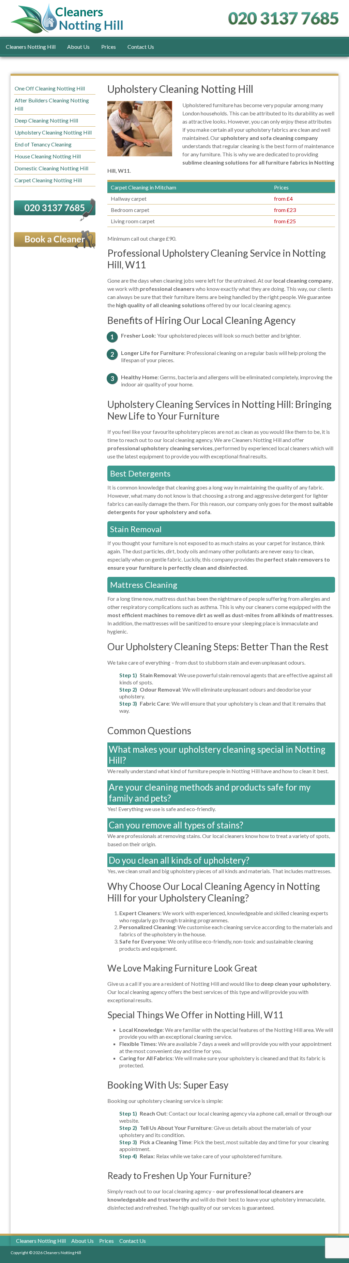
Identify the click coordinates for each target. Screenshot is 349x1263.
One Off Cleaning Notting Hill (50, 88)
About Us (78, 46)
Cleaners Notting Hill (31, 46)
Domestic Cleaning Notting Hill (51, 168)
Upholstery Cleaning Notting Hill (53, 132)
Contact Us (140, 46)
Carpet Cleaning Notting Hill (48, 180)
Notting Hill (91, 18)
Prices (108, 46)
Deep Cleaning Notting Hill (46, 120)
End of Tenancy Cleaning (43, 144)
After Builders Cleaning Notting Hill (52, 104)
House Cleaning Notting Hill (48, 156)
